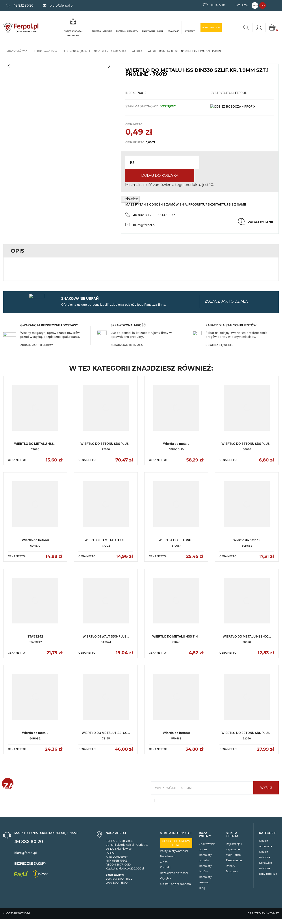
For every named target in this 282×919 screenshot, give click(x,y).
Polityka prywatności (174, 851)
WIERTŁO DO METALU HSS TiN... (176, 636)
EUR (255, 5)
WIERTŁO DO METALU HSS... (35, 443)
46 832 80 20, (143, 215)
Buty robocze (268, 873)
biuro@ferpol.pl (144, 225)
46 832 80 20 (28, 841)
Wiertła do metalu (176, 443)
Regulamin (167, 856)
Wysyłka (165, 878)
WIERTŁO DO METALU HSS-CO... (247, 636)
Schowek (232, 871)
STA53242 (35, 636)
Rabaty (230, 866)
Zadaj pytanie (261, 222)
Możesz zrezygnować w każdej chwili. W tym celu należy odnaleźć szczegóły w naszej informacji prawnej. (212, 801)
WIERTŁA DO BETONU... (176, 540)
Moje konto (233, 855)
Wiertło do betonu (35, 540)
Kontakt (165, 867)
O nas (163, 862)
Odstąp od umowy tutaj (176, 843)
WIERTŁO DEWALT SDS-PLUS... (106, 636)
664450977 (166, 215)
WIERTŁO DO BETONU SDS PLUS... (105, 443)
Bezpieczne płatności (174, 873)
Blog (202, 888)
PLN (263, 5)
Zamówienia (234, 860)
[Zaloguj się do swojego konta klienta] (258, 27)
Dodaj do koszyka (159, 175)
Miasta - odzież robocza (175, 884)
